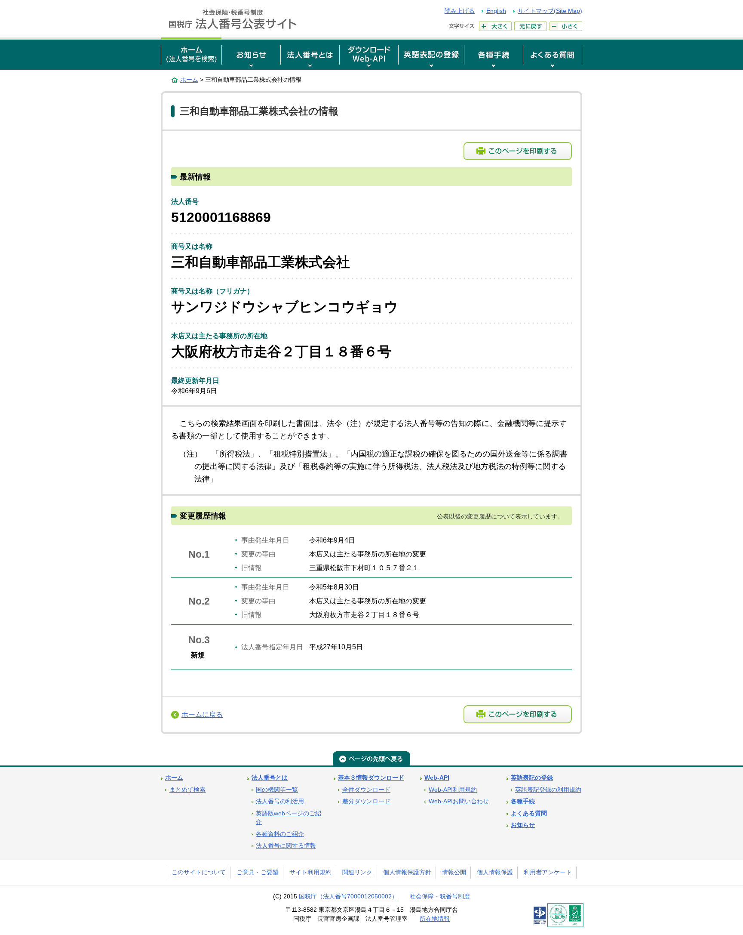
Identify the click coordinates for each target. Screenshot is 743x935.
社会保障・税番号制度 (440, 896)
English (496, 10)
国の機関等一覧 (277, 790)
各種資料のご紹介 (280, 834)
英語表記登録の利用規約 (548, 790)
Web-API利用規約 (453, 790)
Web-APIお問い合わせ (459, 801)
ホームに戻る (202, 714)
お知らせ (523, 825)
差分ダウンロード (366, 801)
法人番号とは (270, 778)
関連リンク (357, 872)
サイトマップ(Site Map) (550, 10)
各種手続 (523, 801)
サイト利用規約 (310, 872)
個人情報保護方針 (407, 872)
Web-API (436, 778)
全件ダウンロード (366, 790)
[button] (251, 53)
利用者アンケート (548, 872)
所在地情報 (435, 919)
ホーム (189, 79)
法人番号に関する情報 (286, 845)
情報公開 (454, 872)
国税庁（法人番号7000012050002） (348, 896)
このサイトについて (199, 872)
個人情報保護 (495, 872)
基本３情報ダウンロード (371, 778)
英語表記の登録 (532, 778)
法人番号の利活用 (280, 801)
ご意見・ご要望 (257, 872)
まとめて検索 (187, 790)
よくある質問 (529, 813)
